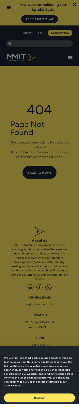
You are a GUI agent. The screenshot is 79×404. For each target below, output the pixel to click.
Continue (39, 398)
